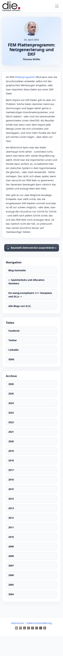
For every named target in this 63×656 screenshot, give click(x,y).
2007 (11, 565)
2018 (11, 460)
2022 (11, 422)
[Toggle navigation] (57, 6)
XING (11, 359)
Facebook (14, 330)
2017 (11, 470)
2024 (11, 403)
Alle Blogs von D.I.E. (19, 306)
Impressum (17, 623)
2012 (11, 517)
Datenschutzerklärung (39, 623)
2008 (11, 556)
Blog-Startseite (17, 270)
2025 (11, 393)
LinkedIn (13, 349)
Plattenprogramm (25, 77)
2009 (11, 546)
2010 (11, 536)
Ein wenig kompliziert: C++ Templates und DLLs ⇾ (30, 294)
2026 (11, 384)
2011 (11, 527)
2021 (11, 431)
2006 (11, 575)
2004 (11, 594)
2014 (11, 498)
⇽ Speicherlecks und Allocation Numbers (26, 281)
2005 (11, 584)
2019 (11, 450)
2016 (11, 479)
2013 (11, 508)
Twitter (12, 340)
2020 (11, 441)
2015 (11, 489)
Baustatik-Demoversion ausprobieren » (31, 247)
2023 (11, 412)
